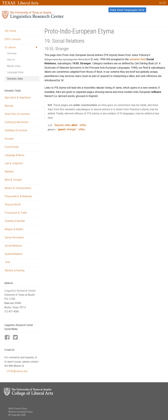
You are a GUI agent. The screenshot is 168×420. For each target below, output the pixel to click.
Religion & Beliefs (14, 229)
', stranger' (67, 129)
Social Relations (13, 245)
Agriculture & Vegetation (18, 97)
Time (7, 262)
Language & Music (14, 155)
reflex (83, 125)
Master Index (14, 66)
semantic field (137, 59)
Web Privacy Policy (17, 408)
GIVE (162, 3)
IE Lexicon (10, 47)
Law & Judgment (14, 163)
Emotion (9, 138)
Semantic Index (15, 78)
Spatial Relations (14, 253)
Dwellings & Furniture (16, 130)
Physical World (13, 204)
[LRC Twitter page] (17, 338)
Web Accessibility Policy (20, 411)
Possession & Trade (16, 212)
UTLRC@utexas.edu (17, 371)
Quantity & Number (15, 220)
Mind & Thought (13, 179)
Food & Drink (12, 146)
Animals (9, 105)
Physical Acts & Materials (18, 196)
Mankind (9, 171)
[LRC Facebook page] (8, 338)
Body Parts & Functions (17, 114)
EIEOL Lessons (13, 39)
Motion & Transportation (18, 188)
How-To (11, 59)
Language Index (15, 72)
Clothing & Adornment (17, 122)
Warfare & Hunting (14, 270)
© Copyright (14, 414)
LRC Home (10, 30)
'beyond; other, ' (66, 125)
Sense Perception (14, 237)
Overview (11, 53)
